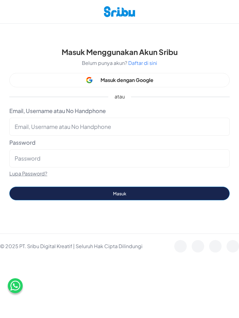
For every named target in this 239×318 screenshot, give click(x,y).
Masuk (119, 193)
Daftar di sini (142, 63)
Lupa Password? (28, 173)
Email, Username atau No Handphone (57, 110)
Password (22, 142)
